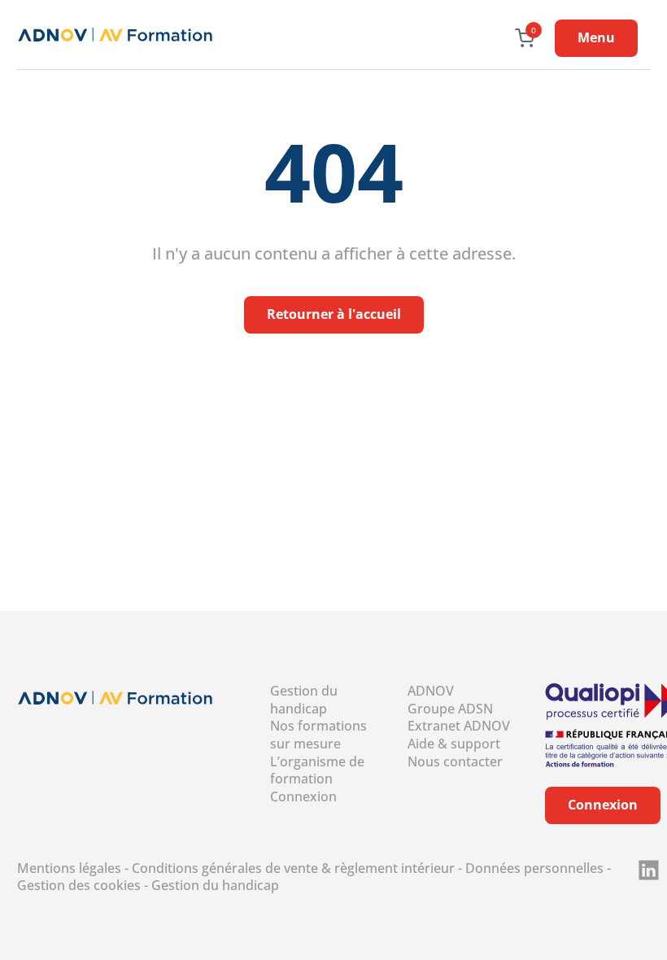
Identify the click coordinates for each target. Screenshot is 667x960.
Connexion (303, 796)
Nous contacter (455, 761)
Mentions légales (69, 868)
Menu (596, 37)
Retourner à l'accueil (334, 314)
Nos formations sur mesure (318, 735)
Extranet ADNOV (459, 726)
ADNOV (431, 691)
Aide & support (454, 744)
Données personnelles (534, 868)
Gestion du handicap (304, 700)
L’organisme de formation (317, 770)
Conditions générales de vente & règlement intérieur (293, 868)
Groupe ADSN (450, 709)
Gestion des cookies (79, 885)
